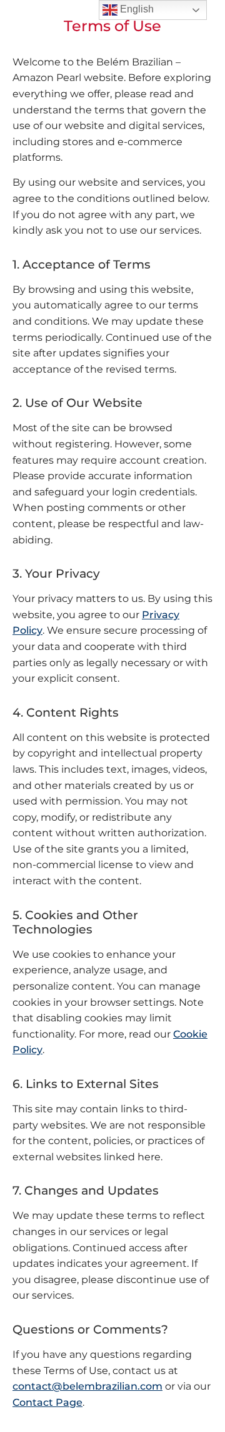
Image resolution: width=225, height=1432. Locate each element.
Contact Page (47, 1402)
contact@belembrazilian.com (87, 1386)
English (136, 9)
